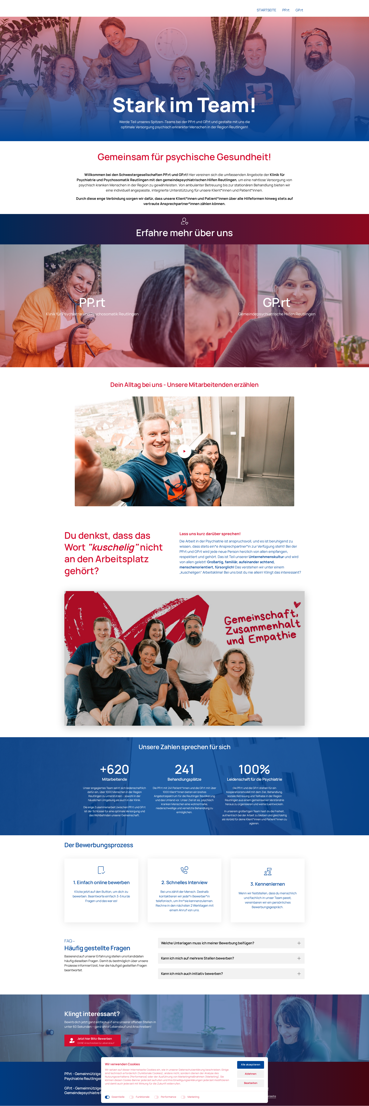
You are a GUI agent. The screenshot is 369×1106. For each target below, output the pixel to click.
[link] (122, 306)
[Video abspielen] (184, 451)
